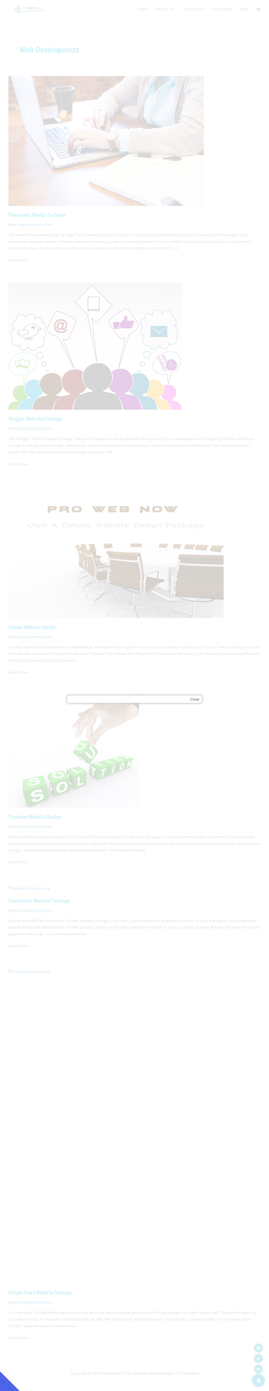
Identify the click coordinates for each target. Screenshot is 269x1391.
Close (194, 699)
